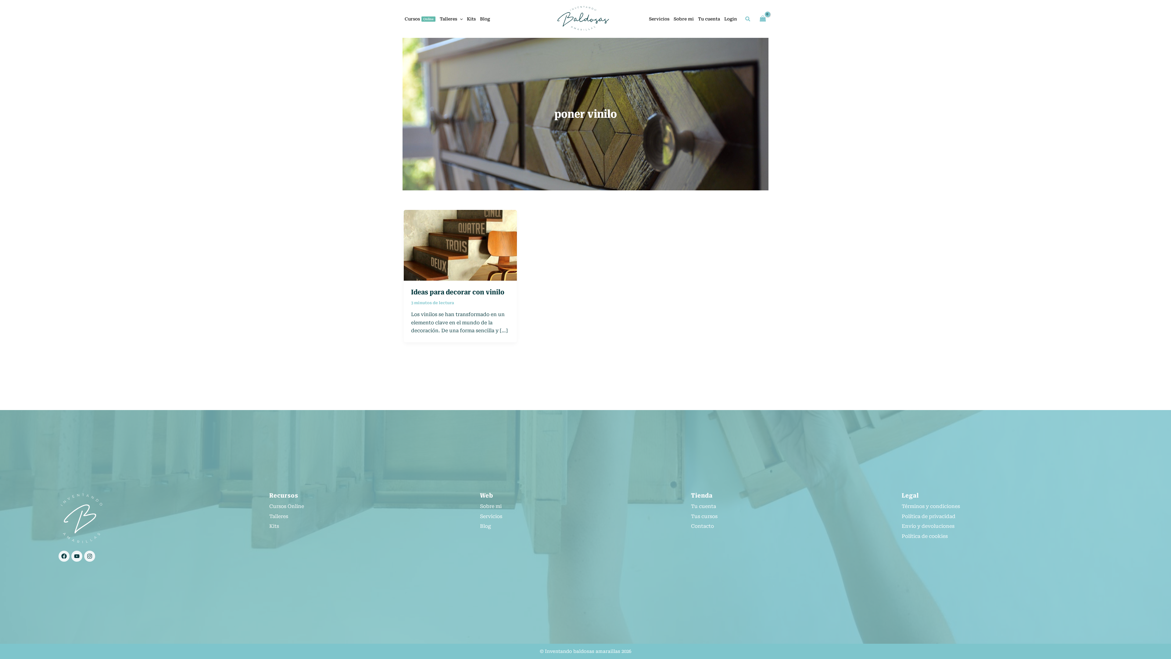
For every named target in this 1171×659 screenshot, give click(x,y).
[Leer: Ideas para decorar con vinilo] (460, 245)
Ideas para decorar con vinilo (457, 292)
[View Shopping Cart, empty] (762, 18)
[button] (460, 19)
